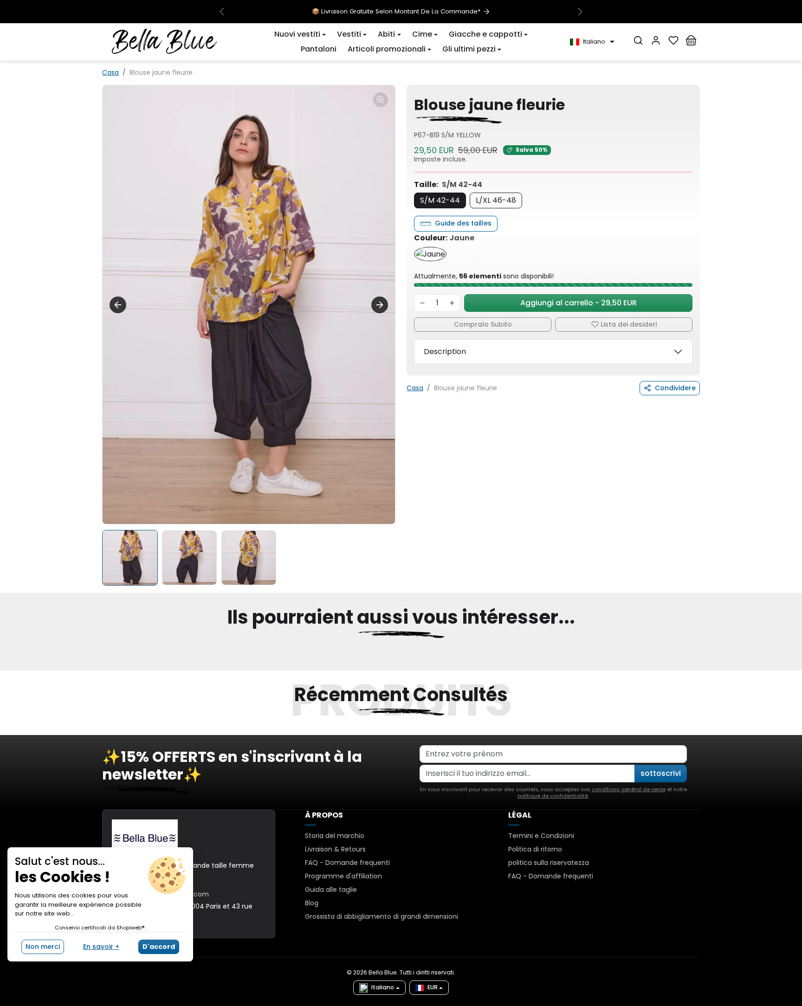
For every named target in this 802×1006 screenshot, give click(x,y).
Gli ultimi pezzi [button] (469, 49)
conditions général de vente (629, 789)
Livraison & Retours (335, 849)
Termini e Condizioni (541, 835)
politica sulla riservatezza (548, 862)
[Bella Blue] (164, 41)
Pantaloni (318, 49)
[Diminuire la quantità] (422, 303)
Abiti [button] (386, 34)
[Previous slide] (103, 665)
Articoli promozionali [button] (387, 49)
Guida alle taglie (331, 889)
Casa (110, 72)
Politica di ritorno (535, 849)
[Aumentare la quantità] (452, 303)
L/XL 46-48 (496, 200)
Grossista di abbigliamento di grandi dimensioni (381, 916)
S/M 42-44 (440, 200)
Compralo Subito (483, 324)
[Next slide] (379, 305)
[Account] (656, 40)
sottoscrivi (660, 773)
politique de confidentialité (552, 796)
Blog (311, 903)
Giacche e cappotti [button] (485, 34)
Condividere (675, 388)
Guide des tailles (463, 223)
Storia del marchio (334, 835)
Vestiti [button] (349, 34)
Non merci (43, 946)
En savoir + (101, 946)
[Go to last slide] (118, 305)
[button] (300, 34)
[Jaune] (430, 254)
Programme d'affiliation (343, 876)
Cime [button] (422, 34)
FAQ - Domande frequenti (347, 862)
